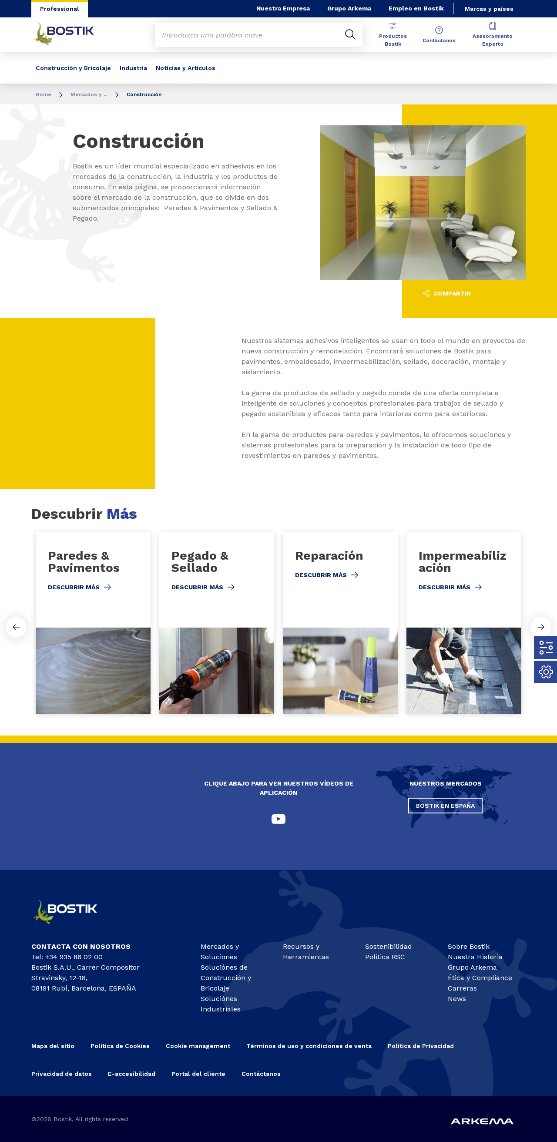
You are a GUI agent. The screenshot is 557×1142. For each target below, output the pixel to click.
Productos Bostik (393, 40)
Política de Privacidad (421, 1045)
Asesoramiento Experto (493, 40)
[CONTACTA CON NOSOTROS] (72, 927)
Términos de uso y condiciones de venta (309, 1045)
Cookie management (198, 1045)
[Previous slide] (16, 627)
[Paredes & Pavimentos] (93, 623)
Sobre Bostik (469, 946)
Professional (59, 8)
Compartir (451, 293)
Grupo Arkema (349, 8)
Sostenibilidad (388, 946)
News (457, 998)
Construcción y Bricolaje (73, 67)
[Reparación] (340, 623)
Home (43, 94)
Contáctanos (439, 40)
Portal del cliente (198, 1073)
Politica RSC (385, 957)
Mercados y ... (88, 94)
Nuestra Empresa (283, 8)
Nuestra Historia (475, 957)
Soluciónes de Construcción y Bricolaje (226, 977)
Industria (133, 67)
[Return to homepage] (70, 35)
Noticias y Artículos (185, 67)
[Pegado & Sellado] (216, 623)
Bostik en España (445, 805)
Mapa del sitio (52, 1045)
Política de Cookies (120, 1045)
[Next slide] (540, 627)
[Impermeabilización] (463, 623)
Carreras (462, 988)
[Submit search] (350, 35)
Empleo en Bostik (416, 8)
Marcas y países (489, 8)
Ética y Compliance (480, 978)
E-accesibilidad (131, 1073)
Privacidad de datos (61, 1073)
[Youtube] (278, 819)
